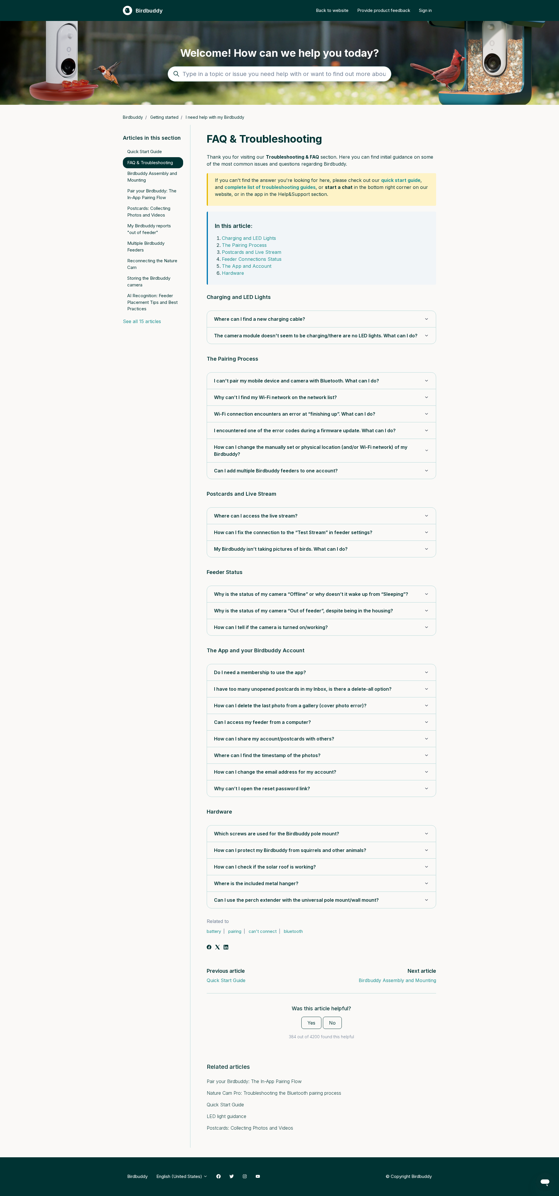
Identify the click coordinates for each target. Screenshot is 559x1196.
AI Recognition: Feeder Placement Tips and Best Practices (152, 302)
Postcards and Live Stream (251, 252)
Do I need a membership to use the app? (260, 672)
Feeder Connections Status (252, 259)
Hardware (233, 273)
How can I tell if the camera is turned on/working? (271, 627)
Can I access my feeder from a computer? (262, 722)
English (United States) (179, 1176)
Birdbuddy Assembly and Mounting (397, 980)
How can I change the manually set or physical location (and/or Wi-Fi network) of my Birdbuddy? (310, 450)
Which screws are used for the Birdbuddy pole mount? (276, 834)
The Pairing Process (244, 245)
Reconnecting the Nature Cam (152, 264)
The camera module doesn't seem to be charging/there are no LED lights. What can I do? (316, 336)
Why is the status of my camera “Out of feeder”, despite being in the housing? (303, 611)
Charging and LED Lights (249, 238)
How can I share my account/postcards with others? (274, 739)
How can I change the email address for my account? (275, 772)
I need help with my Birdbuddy (215, 117)
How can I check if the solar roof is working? (265, 867)
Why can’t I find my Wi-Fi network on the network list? (275, 397)
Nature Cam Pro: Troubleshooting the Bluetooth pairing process (274, 1093)
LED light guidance (226, 1116)
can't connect (263, 931)
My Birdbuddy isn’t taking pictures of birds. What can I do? (281, 549)
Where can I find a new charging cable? (259, 319)
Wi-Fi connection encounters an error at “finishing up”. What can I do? (294, 414)
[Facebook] (209, 948)
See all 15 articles (142, 321)
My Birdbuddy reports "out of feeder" (149, 229)
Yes (311, 1023)
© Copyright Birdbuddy (408, 1176)
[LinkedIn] (226, 948)
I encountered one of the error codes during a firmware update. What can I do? (305, 430)
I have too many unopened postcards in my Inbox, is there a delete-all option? (303, 689)
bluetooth (293, 931)
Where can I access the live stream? (256, 516)
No (332, 1023)
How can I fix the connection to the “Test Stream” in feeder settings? (293, 532)
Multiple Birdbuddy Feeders (145, 246)
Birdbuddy (133, 117)
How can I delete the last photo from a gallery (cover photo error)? (290, 705)
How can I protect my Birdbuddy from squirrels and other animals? (290, 850)
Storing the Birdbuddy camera (148, 281)
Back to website (332, 10)
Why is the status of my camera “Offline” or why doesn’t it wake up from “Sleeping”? (311, 594)
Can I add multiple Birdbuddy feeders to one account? (276, 471)
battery (214, 931)
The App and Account (246, 266)
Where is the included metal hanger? (256, 883)
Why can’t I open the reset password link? (262, 788)
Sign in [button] (425, 10)
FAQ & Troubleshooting (150, 162)
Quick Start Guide (226, 980)
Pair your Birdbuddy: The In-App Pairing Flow (254, 1081)
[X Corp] (217, 948)
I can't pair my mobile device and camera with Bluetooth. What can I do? (296, 381)
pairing (234, 931)
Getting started (164, 117)
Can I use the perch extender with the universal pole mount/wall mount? (296, 900)
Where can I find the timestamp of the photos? (267, 755)
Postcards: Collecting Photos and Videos (250, 1128)
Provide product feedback (383, 10)
